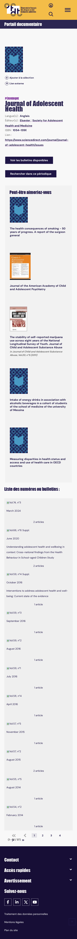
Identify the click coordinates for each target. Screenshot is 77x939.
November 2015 (15, 732)
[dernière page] (23, 840)
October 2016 (14, 582)
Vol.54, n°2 (15, 806)
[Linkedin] (16, 902)
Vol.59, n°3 (15, 612)
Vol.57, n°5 (15, 723)
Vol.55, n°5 (15, 779)
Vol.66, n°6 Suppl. (19, 530)
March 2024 (13, 510)
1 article (38, 604)
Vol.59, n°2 (15, 640)
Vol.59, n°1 (15, 668)
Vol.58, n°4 (15, 695)
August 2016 (13, 648)
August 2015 (13, 759)
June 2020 (12, 538)
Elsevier (25, 120)
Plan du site (11, 930)
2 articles (38, 522)
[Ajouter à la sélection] (7, 78)
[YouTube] (34, 902)
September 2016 (16, 621)
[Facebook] (7, 902)
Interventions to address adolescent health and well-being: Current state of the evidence (37, 593)
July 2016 (11, 676)
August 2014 (13, 787)
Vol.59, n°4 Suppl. (19, 574)
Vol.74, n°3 (15, 502)
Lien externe (16, 83)
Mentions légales (14, 922)
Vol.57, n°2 (15, 751)
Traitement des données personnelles (26, 914)
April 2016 (12, 704)
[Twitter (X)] (25, 902)
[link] (13, 835)
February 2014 (14, 815)
